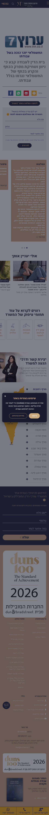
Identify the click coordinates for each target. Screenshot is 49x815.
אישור (34, 415)
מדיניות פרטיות (18, 415)
